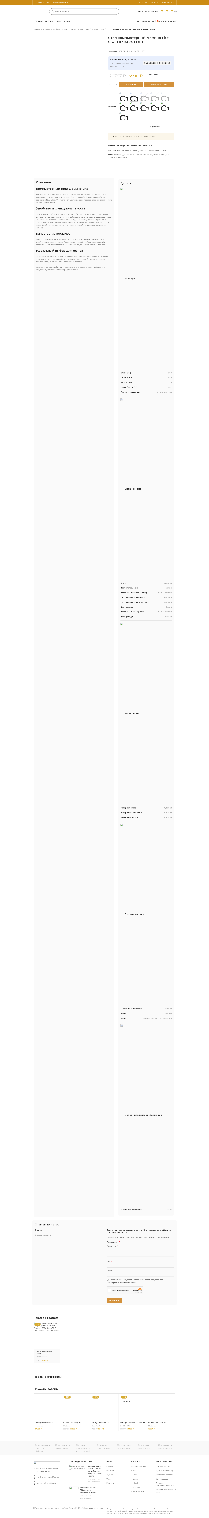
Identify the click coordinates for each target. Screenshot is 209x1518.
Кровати (136, 1487)
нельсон (168, 617)
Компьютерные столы (79, 29)
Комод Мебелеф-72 (72, 1423)
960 (170, 378)
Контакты (110, 1483)
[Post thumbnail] (77, 1474)
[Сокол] (125, 1448)
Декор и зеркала (138, 1466)
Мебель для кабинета (124, 155)
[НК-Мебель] (145, 1448)
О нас (108, 1479)
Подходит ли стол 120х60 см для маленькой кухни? (88, 1490)
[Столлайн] (104, 1448)
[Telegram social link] (171, 126)
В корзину (131, 85)
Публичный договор (164, 1471)
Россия (168, 1008)
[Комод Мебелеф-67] (48, 1408)
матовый (168, 597)
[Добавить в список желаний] (116, 126)
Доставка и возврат (164, 1475)
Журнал (109, 1475)
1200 (170, 373)
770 (170, 382)
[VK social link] (135, 2)
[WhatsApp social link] (165, 126)
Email (110, 1270)
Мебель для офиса (144, 155)
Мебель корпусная (161, 155)
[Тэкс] (63, 1448)
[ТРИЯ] (84, 1448)
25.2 (170, 387)
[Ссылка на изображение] (47, 1463)
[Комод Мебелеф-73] (161, 1408)
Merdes (168, 1013)
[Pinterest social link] (132, 2)
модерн (168, 583)
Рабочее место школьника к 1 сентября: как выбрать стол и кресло (94, 1471)
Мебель (56, 29)
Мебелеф (39, 1426)
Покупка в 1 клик (159, 85)
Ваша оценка (113, 1242)
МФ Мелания (41, 1357)
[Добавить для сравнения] (111, 126)
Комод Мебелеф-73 (157, 1423)
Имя (109, 1262)
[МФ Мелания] (166, 1448)
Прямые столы (97, 29)
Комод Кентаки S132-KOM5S (132, 1423)
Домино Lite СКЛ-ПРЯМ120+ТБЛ (157, 1018)
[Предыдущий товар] (168, 29)
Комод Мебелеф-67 (44, 1423)
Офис (169, 1209)
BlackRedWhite (98, 1426)
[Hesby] (42, 1448)
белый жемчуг (165, 593)
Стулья (135, 1479)
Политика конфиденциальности (165, 1484)
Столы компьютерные (117, 157)
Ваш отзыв (112, 1246)
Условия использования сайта (166, 1491)
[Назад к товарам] (171, 29)
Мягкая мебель (137, 1491)
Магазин (46, 29)
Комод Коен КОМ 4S (101, 1423)
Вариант (112, 106)
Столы (64, 29)
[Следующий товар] (173, 29)
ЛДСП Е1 (168, 808)
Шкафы (136, 1483)
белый (169, 588)
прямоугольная (164, 392)
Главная (37, 29)
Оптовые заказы (163, 1466)
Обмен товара (162, 1479)
